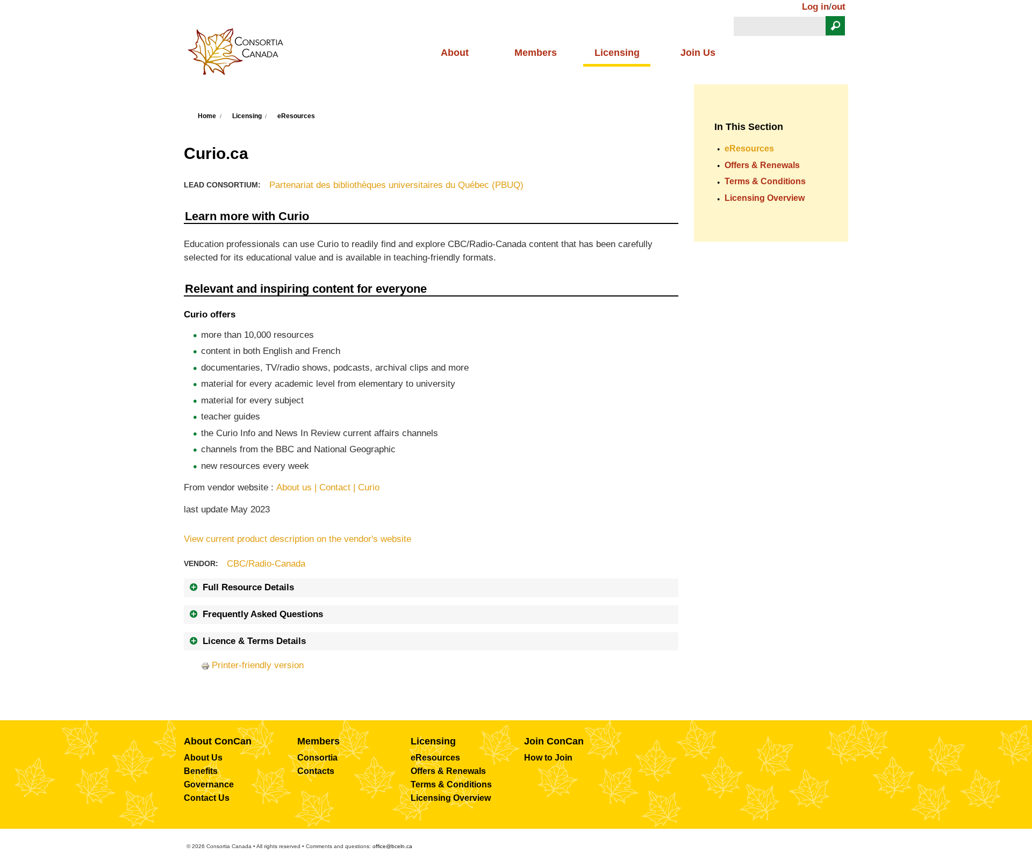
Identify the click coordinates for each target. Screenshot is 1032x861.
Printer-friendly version (258, 665)
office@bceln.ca (392, 846)
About (455, 52)
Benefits (201, 771)
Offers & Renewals (762, 165)
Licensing (617, 52)
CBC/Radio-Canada (266, 564)
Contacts (315, 771)
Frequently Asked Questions (263, 614)
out (838, 7)
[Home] (240, 54)
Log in (815, 7)
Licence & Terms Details (254, 641)
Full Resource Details (248, 587)
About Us (203, 757)
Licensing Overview (765, 197)
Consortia (317, 757)
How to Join (548, 757)
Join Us (697, 52)
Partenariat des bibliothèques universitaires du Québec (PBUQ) (396, 185)
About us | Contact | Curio (327, 487)
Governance (209, 784)
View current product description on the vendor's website (297, 539)
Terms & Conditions (765, 181)
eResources (296, 116)
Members (535, 52)
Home (207, 116)
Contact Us (207, 797)
